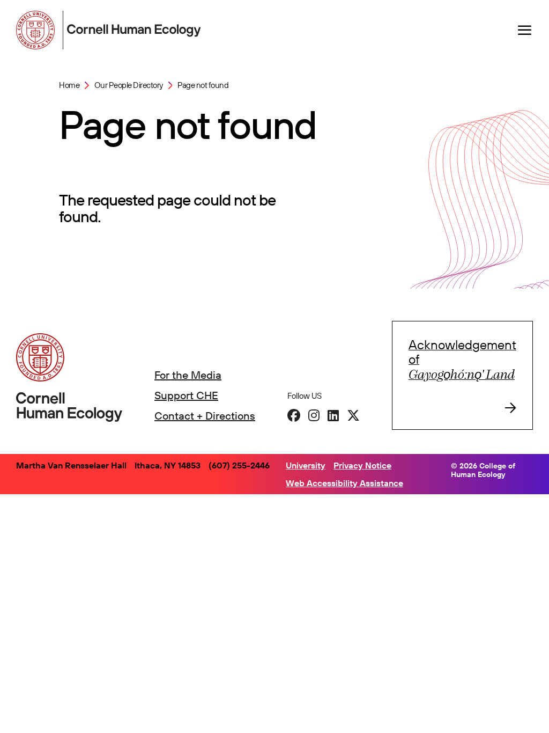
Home (69, 85)
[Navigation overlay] (525, 30)
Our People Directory (128, 85)
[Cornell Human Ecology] (37, 30)
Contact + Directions (204, 415)
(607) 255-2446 (239, 465)
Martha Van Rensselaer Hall (71, 465)
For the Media (187, 375)
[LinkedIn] (333, 415)
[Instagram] (314, 415)
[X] (353, 415)
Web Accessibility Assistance (344, 483)
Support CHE (186, 395)
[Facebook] (293, 415)
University (305, 465)
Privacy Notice (362, 465)
